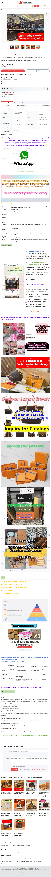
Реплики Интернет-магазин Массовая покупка (31, 861)
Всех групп (28, 845)
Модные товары (4, 845)
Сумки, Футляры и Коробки (11, 9)
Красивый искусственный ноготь (19, 845)
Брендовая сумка (15, 858)
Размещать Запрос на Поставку (39, 769)
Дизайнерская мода (6, 861)
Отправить (14, 769)
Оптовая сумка (5, 858)
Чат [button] (39, 71)
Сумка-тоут (16, 861)
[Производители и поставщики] (25, 2)
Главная (2, 9)
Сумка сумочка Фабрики (27, 858)
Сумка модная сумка (39, 858)
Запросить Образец (28, 74)
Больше (3, 863)
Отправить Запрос (13, 71)
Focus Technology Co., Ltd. (24, 868)
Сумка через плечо (21, 9)
